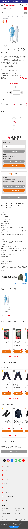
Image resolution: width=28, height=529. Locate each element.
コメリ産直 (5, 508)
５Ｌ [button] (7, 129)
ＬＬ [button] (21, 121)
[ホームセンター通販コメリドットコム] (9, 5)
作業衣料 (23, 16)
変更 (25, 13)
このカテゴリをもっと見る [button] (14, 356)
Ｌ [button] (7, 121)
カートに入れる (14, 166)
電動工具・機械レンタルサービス (21, 520)
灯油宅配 (18, 513)
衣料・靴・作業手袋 (15, 16)
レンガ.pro (5, 510)
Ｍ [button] (20, 117)
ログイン (15, 447)
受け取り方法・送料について (14, 161)
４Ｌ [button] (21, 125)
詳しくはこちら (23, 1)
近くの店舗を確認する (14, 151)
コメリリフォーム (20, 508)
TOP (2, 16)
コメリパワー (19, 516)
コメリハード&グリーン (8, 516)
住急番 (17, 510)
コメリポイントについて (22, 86)
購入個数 (6, 92)
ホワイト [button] (7, 104)
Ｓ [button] (7, 117)
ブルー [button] (20, 104)
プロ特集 (5, 519)
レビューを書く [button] (14, 451)
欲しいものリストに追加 (14, 197)
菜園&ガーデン (6, 513)
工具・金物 (6, 16)
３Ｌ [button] (7, 125)
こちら (12, 524)
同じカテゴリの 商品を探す (21, 283)
